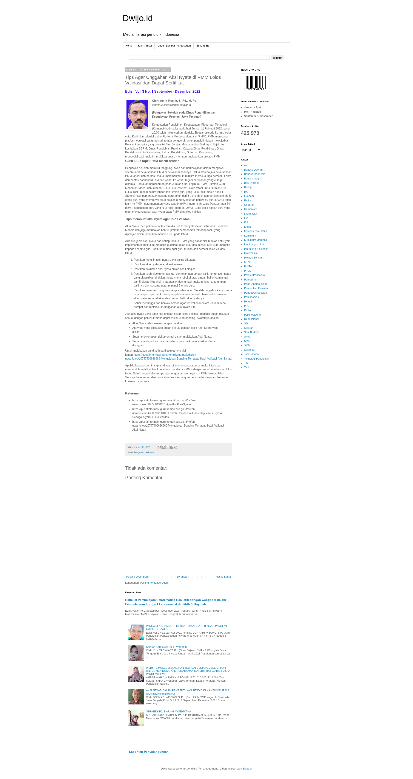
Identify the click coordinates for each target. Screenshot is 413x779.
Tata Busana (251, 354)
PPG (247, 305)
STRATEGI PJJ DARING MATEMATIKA (168, 711)
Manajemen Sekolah (256, 248)
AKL (246, 165)
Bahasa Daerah (253, 169)
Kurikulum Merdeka (255, 239)
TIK (246, 363)
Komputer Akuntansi (256, 231)
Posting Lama (223, 576)
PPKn (247, 310)
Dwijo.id (138, 18)
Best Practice (251, 182)
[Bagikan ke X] (167, 447)
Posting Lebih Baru (137, 576)
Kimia (247, 226)
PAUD (247, 270)
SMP (247, 345)
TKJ (246, 367)
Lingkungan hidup (254, 244)
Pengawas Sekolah (144, 452)
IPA (246, 218)
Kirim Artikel (145, 45)
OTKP (247, 261)
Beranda (182, 576)
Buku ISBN (202, 45)
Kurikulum (250, 235)
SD (246, 323)
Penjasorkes (251, 297)
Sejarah (248, 327)
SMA (247, 336)
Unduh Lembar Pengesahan (174, 45)
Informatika (250, 213)
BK (246, 191)
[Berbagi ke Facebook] (172, 447)
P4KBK (248, 266)
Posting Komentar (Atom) (154, 582)
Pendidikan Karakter (256, 288)
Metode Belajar (253, 257)
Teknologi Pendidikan (257, 358)
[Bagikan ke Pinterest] (176, 447)
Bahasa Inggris (253, 178)
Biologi (248, 187)
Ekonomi (249, 196)
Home (129, 45)
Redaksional (251, 319)
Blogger (247, 768)
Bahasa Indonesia (254, 174)
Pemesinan (250, 279)
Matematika (251, 253)
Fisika (247, 200)
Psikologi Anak (252, 314)
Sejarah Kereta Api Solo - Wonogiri (166, 646)
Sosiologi (249, 349)
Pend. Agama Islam (255, 283)
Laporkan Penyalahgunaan (149, 751)
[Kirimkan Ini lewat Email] (159, 447)
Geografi (249, 204)
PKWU (248, 301)
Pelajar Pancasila (254, 275)
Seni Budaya (251, 332)
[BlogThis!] (163, 447)
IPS (246, 222)
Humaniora (250, 209)
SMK (247, 341)
